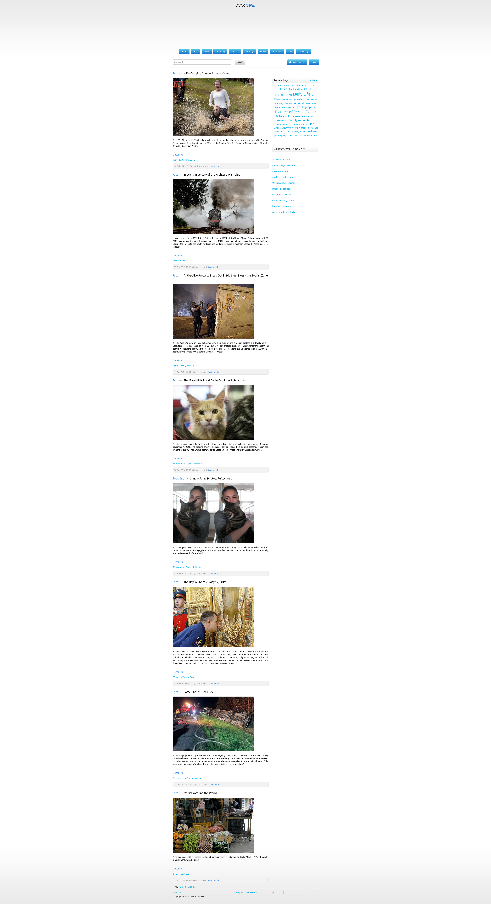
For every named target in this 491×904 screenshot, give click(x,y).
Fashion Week (303, 99)
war (315, 135)
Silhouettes (282, 120)
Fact (175, 73)
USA (181, 160)
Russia (189, 463)
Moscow (197, 463)
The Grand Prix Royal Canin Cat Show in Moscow (214, 380)
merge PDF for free (281, 189)
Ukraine (277, 128)
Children (299, 89)
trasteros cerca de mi (281, 194)
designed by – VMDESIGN (246, 892)
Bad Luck (177, 778)
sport (175, 160)
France (314, 99)
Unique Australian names (283, 183)
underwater (307, 135)
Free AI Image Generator (283, 165)
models (303, 131)
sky (284, 135)
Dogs (314, 95)
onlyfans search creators (283, 177)
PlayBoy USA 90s (280, 171)
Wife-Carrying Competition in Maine (207, 73)
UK (306, 124)
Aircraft (286, 85)
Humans (288, 103)
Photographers (306, 107)
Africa (279, 85)
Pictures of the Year (287, 116)
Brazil (182, 366)
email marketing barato (283, 200)
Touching (178, 478)
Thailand (300, 124)
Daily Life (185, 874)
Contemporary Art (283, 95)
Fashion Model (289, 99)
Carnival (306, 85)
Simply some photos (182, 567)
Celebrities (287, 89)
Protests (190, 366)
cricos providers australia (283, 212)
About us (177, 892)
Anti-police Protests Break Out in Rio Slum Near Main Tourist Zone (226, 275)
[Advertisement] (245, 28)
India (296, 103)
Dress (277, 99)
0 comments (213, 166)
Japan (313, 103)
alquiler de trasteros (281, 159)
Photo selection (289, 107)
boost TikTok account (281, 206)
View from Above (290, 128)
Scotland (176, 261)
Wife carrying (190, 160)
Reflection (197, 567)
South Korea (282, 124)
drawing (295, 131)
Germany (279, 103)
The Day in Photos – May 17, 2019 (205, 582)
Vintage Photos (306, 128)
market (176, 874)
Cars (313, 85)
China (307, 89)
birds (288, 131)
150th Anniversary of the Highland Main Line (212, 174)
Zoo (316, 128)
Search (240, 62)
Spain (292, 124)
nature (312, 131)
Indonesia (305, 103)
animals (176, 463)
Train (184, 261)
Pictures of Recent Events (184, 677)
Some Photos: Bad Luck (198, 692)
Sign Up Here (299, 62)
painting (278, 135)
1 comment (213, 573)
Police (175, 366)
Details (177, 154)
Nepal (278, 107)
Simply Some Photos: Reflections (211, 478)
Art (293, 85)
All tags (313, 80)
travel (298, 135)
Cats (183, 463)
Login (313, 62)
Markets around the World (200, 793)
